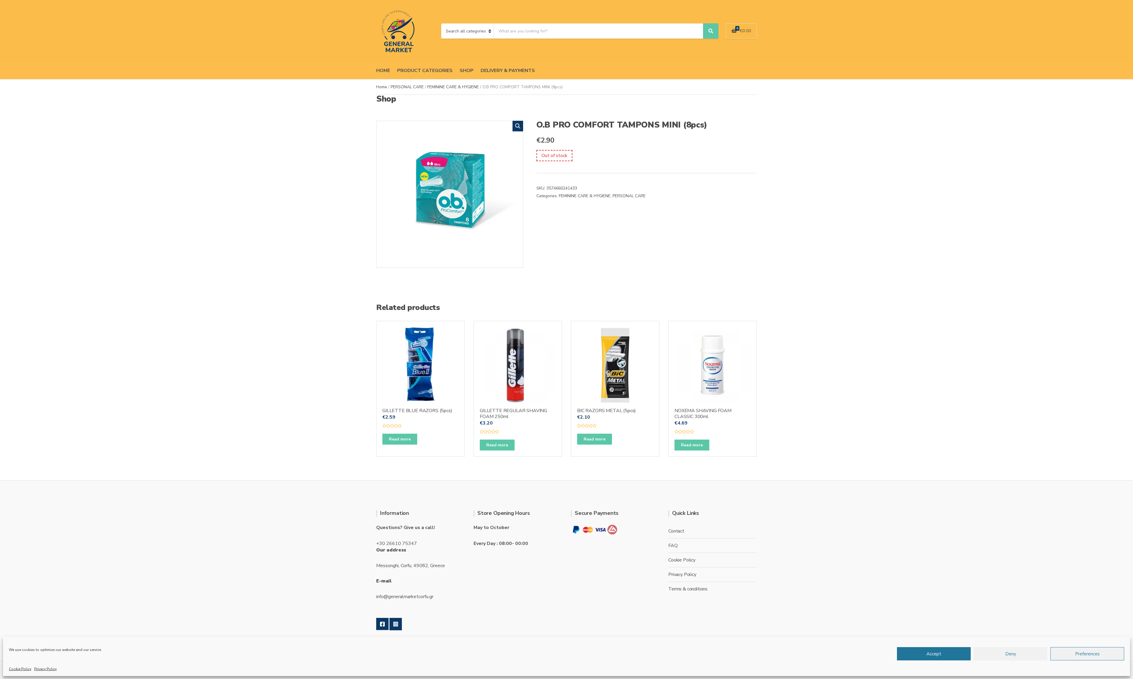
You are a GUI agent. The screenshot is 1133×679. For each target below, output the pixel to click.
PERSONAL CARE (407, 87)
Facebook (382, 624)
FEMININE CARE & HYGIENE (453, 87)
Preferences (1087, 654)
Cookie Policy (20, 669)
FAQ (673, 545)
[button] (518, 126)
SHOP (467, 70)
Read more (400, 439)
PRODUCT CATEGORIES (425, 70)
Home (381, 87)
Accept (933, 654)
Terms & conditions (688, 589)
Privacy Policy (45, 669)
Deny (1010, 654)
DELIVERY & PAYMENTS (508, 70)
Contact (676, 531)
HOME (383, 70)
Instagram (395, 624)
